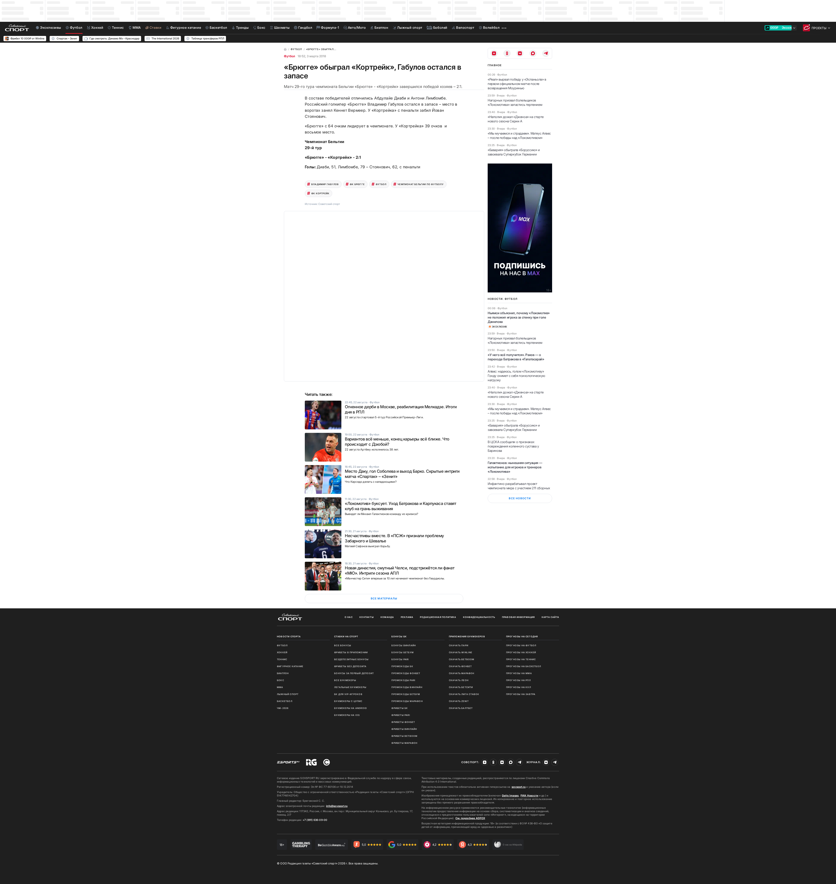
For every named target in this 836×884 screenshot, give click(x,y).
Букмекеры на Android (350, 708)
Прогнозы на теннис (521, 659)
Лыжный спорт (287, 694)
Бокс (280, 680)
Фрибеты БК (399, 708)
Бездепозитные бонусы (351, 659)
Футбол (289, 56)
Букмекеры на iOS (347, 715)
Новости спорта (289, 636)
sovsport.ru (519, 786)
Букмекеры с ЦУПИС (348, 701)
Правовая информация (518, 617)
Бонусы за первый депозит (354, 673)
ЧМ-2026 (282, 708)
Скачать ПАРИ (458, 645)
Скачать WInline (460, 652)
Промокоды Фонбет (405, 673)
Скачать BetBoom (461, 659)
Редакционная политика (438, 617)
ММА (280, 687)
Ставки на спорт (346, 636)
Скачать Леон (459, 680)
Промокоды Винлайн (406, 687)
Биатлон (283, 673)
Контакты (366, 617)
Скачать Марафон (461, 673)
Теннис (282, 659)
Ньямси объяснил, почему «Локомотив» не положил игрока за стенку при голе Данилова (519, 317)
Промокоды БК (402, 666)
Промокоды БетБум (405, 694)
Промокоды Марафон (407, 701)
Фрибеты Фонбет (403, 722)
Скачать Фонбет (460, 666)
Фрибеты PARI (400, 715)
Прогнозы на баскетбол (523, 666)
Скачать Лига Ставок (464, 694)
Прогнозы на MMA (519, 673)
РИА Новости (529, 795)
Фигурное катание (290, 666)
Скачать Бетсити (461, 687)
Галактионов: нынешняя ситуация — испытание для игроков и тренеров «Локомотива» (515, 467)
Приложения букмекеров (467, 636)
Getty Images (510, 795)
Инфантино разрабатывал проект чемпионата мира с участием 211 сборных (519, 486)
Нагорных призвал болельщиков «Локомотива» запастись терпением (515, 102)
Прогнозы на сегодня (522, 636)
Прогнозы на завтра (521, 694)
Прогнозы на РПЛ (518, 680)
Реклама (407, 617)
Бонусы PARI (400, 659)
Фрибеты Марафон (404, 743)
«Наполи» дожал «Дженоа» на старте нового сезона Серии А (516, 119)
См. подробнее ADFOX (470, 818)
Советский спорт (329, 204)
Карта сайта (550, 617)
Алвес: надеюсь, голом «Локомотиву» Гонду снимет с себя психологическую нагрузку (516, 375)
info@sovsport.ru (336, 806)
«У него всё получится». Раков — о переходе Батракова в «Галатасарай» (516, 357)
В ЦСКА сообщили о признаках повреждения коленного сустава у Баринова (513, 446)
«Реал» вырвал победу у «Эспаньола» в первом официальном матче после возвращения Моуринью (517, 83)
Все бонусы (342, 645)
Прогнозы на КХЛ (518, 687)
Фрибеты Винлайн (404, 729)
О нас (349, 617)
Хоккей (282, 652)
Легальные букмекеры (350, 687)
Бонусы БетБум (402, 652)
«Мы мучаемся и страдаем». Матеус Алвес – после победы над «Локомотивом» (519, 135)
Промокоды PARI (403, 680)
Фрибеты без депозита (350, 666)
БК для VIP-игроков (348, 694)
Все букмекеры (345, 680)
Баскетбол (284, 701)
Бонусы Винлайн (403, 645)
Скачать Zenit (459, 701)
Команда (387, 617)
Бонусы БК (399, 636)
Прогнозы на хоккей (521, 652)
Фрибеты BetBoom (404, 736)
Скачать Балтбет (461, 708)
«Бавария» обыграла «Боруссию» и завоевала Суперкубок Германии (514, 152)
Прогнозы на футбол (521, 645)
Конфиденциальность (479, 617)
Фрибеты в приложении (351, 652)
